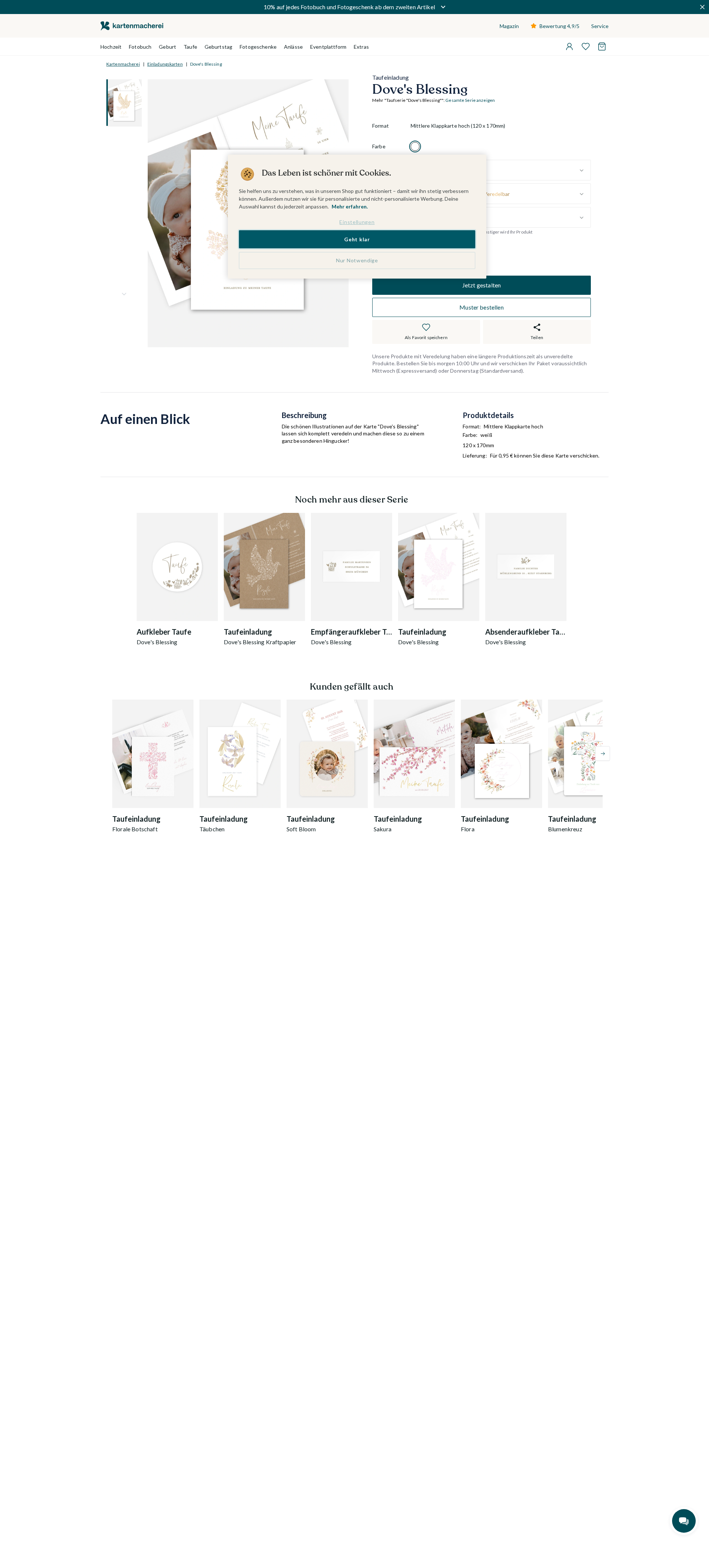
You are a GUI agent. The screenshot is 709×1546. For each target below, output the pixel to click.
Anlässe (293, 47)
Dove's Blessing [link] (206, 64)
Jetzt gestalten (481, 285)
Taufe (190, 47)
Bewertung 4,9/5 (559, 26)
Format (380, 126)
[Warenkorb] (602, 46)
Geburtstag (218, 47)
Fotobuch (140, 47)
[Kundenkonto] (569, 46)
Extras (361, 47)
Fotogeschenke (258, 47)
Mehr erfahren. (350, 206)
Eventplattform (328, 47)
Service (600, 26)
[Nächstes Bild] (124, 294)
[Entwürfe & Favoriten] (585, 46)
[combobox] (501, 170)
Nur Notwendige (357, 260)
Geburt (167, 47)
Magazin (509, 26)
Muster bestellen (481, 307)
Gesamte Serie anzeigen (470, 100)
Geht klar (357, 239)
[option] (415, 146)
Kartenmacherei (123, 64)
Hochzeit (110, 47)
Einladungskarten (165, 64)
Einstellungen (356, 222)
